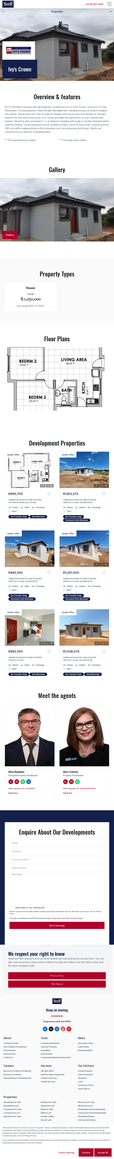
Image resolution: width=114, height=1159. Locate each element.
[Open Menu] (109, 4)
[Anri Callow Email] (71, 781)
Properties (57, 11)
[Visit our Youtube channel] (68, 1029)
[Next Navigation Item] (110, 11)
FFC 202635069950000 (85, 788)
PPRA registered (14, 788)
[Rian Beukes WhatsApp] (22, 781)
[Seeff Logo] (8, 4)
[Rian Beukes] (29, 735)
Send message (57, 925)
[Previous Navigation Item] (3, 11)
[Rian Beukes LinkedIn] (28, 781)
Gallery (10, 234)
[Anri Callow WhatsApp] (77, 781)
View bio (13, 793)
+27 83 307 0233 (94, 4)
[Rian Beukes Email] (16, 781)
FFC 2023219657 (28, 788)
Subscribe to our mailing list (29, 907)
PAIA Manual (57, 984)
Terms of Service (71, 918)
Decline (86, 1152)
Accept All (103, 1152)
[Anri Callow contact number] (65, 781)
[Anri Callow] (84, 735)
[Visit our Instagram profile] (63, 1029)
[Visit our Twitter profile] (51, 1029)
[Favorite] (49, 494)
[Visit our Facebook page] (45, 1029)
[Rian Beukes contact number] (10, 781)
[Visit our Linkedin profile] (57, 1029)
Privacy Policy (56, 918)
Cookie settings (66, 1152)
